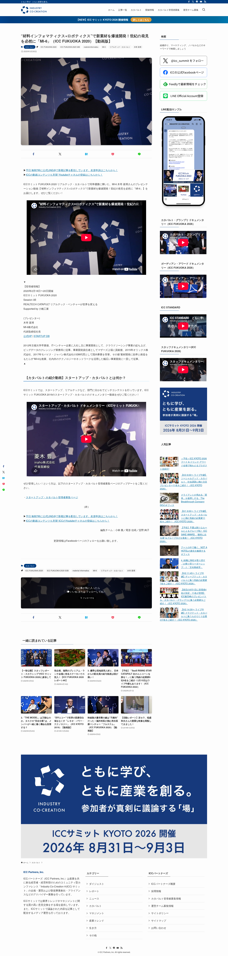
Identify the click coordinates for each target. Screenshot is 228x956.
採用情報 (156, 891)
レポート (94, 891)
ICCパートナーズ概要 (163, 884)
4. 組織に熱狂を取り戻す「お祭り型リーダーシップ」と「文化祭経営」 (193, 563)
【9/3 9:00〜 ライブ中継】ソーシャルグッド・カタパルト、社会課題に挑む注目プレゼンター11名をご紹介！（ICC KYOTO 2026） (183, 481)
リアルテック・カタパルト (120, 47)
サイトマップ (158, 920)
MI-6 (104, 47)
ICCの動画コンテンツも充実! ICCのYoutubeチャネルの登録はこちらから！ (68, 520)
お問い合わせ (158, 928)
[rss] (205, 1)
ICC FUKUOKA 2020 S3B (70, 47)
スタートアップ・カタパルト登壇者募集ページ (52, 497)
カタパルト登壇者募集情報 (166, 898)
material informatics (91, 47)
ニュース (94, 898)
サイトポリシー (160, 913)
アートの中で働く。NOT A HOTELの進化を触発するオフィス (194, 551)
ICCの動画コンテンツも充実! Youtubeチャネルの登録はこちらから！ (64, 174)
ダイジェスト (96, 884)
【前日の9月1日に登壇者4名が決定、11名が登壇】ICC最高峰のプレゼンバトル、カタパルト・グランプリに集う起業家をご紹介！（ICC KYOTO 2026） (183, 596)
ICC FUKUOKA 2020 (48, 47)
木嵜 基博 (137, 47)
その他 (93, 935)
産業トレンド (96, 920)
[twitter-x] (193, 1)
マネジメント (96, 913)
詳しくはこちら (141, 19)
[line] (197, 1)
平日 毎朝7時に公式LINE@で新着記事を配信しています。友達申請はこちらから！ (72, 170)
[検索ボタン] (203, 9)
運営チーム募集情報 (162, 906)
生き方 (93, 928)
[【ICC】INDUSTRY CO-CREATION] (34, 10)
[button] (33, 154)
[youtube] (201, 1)
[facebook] (189, 1)
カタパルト (29, 47)
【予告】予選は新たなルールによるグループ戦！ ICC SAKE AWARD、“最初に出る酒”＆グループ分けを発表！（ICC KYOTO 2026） (183, 534)
